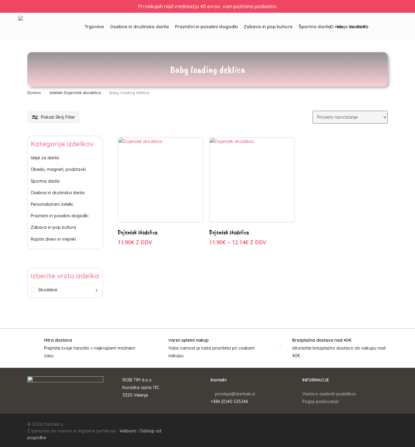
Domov (34, 92)
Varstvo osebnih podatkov (329, 394)
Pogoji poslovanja (320, 401)
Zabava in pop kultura (53, 227)
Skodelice (47, 290)
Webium (128, 431)
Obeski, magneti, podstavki (58, 169)
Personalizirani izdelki (52, 204)
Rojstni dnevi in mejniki (53, 239)
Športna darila (45, 181)
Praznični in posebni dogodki (59, 215)
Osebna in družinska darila (57, 192)
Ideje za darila (45, 158)
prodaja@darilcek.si (235, 394)
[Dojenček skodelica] (161, 180)
